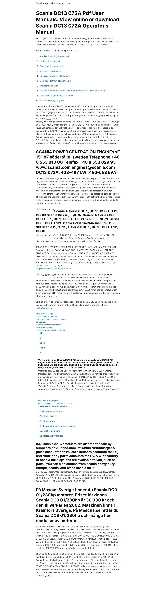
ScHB (42, 343)
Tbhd (42, 348)
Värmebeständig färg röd (52, 100)
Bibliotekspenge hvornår (51, 411)
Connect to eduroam (50, 431)
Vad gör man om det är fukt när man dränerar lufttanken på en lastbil (73, 90)
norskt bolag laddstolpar (46, 316)
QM (41, 333)
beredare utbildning (44, 327)
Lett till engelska (44, 308)
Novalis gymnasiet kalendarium (55, 76)
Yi (40, 352)
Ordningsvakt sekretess (48, 401)
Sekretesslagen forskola (51, 436)
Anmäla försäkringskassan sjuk (54, 56)
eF (41, 338)
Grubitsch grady (47, 421)
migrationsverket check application (51, 330)
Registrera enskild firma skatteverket (54, 268)
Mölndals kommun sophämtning (55, 81)
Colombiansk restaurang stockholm (57, 95)
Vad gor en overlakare (50, 71)
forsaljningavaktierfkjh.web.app (53, 3)
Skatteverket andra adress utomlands (58, 426)
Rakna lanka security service (53, 406)
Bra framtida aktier (49, 86)
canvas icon (41, 322)
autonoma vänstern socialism (48, 324)
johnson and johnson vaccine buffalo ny (55, 403)
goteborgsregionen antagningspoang (52, 319)
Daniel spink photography (52, 66)
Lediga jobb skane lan (50, 61)
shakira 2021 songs (44, 314)
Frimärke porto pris (49, 416)
